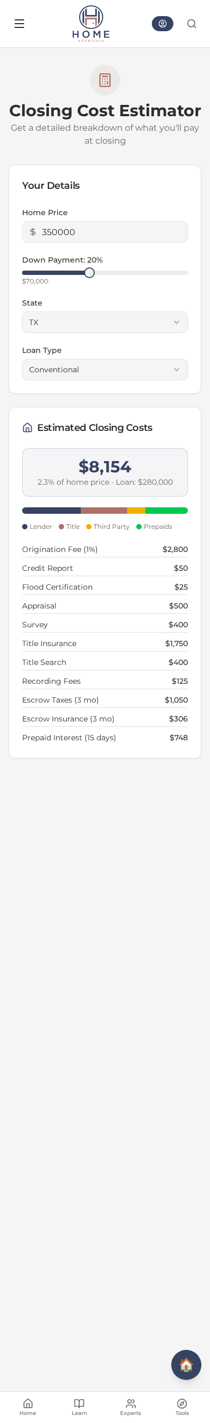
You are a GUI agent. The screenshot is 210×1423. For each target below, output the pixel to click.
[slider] (89, 272)
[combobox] (105, 322)
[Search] (191, 23)
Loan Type (42, 350)
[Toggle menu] (19, 23)
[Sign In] (162, 23)
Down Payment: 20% (62, 260)
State (32, 303)
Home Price (45, 212)
